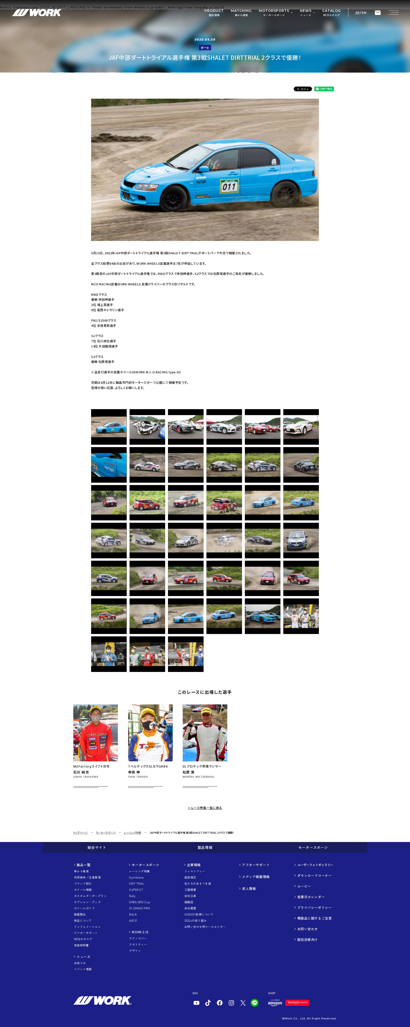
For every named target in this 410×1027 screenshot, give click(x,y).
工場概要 (190, 890)
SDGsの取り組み (195, 920)
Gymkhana (136, 877)
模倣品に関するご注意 (314, 918)
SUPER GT (136, 890)
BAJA (133, 914)
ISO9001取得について (198, 914)
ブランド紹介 (83, 883)
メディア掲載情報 (256, 876)
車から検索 (81, 871)
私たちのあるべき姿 (197, 883)
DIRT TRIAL (136, 883)
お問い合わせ (307, 928)
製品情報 (205, 847)
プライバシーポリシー (314, 907)
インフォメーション (87, 927)
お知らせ (80, 963)
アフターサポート (86, 933)
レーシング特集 (132, 832)
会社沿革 (190, 896)
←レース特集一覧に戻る (205, 807)
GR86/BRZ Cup (139, 902)
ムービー (304, 886)
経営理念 (190, 877)
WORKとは (140, 932)
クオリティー (138, 944)
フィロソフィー (194, 871)
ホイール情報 (83, 890)
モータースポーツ (106, 832)
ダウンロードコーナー (314, 875)
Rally (132, 896)
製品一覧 (83, 864)
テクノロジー (138, 938)
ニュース (83, 956)
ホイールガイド (84, 908)
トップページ (80, 832)
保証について (83, 920)
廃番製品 (80, 914)
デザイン (135, 950)
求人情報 (249, 888)
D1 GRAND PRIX (139, 908)
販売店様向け (307, 939)
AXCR (133, 920)
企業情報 (194, 864)
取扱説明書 (81, 945)
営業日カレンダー (311, 896)
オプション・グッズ (87, 902)
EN (364, 12)
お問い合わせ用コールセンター (205, 927)
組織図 (188, 902)
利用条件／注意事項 (87, 877)
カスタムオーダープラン (90, 896)
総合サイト (97, 847)
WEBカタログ (83, 939)
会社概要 (190, 908)
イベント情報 (83, 969)
